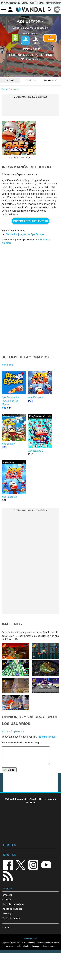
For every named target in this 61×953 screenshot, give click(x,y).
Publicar (10, 769)
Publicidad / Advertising (13, 904)
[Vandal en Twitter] (20, 864)
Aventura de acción (36, 28)
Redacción (7, 895)
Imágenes (50, 80)
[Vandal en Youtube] (46, 864)
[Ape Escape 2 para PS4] (40, 382)
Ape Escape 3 (35, 450)
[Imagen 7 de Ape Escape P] (45, 651)
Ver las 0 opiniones (13, 731)
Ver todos (7, 364)
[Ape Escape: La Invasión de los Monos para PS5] (14, 382)
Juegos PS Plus (37, 3)
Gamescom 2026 (12, 3)
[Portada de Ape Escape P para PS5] (19, 138)
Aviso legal (7, 913)
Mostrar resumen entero (30, 221)
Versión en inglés (30, 938)
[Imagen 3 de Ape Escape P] (45, 685)
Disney (25, 3)
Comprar (50, 39)
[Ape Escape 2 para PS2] (14, 476)
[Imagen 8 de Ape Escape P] (15, 651)
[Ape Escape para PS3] (14, 427)
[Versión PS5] (25, 40)
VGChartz (6, 927)
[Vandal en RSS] (7, 875)
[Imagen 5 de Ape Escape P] (45, 668)
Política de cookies (11, 918)
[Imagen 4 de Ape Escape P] (15, 685)
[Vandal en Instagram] (33, 864)
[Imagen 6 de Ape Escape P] (15, 668)
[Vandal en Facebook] (7, 864)
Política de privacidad (12, 909)
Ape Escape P (30, 21)
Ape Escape (8, 443)
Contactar (6, 899)
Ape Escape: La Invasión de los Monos (10, 401)
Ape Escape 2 (35, 397)
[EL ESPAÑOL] (57, 9)
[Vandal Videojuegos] (30, 9)
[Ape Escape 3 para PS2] (40, 430)
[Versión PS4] (35, 40)
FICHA (10, 80)
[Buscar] (49, 9)
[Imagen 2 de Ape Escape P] (15, 702)
